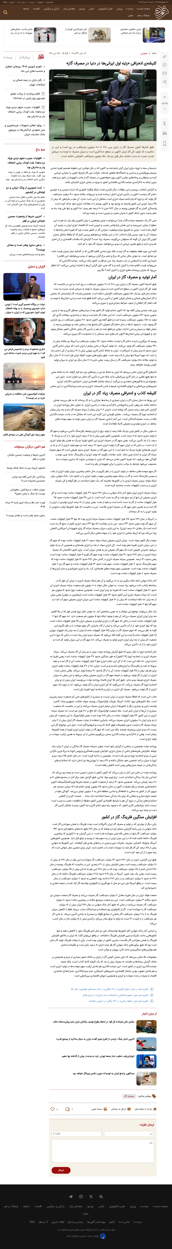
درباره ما (31, 2)
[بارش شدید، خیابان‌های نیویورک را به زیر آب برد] (45, 35)
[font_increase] (164, 97)
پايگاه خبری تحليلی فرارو (79, 1230)
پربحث (7, 57)
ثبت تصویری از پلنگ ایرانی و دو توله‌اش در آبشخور (25, 190)
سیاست (129, 9)
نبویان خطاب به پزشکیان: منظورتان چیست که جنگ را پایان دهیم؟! (27, 492)
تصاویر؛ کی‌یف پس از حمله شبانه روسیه (26, 468)
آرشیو (12, 2)
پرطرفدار (24, 57)
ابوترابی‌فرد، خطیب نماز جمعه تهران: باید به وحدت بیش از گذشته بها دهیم (98, 1056)
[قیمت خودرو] (164, 134)
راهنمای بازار (69, 9)
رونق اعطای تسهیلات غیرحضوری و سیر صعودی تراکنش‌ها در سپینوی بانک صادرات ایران (25, 130)
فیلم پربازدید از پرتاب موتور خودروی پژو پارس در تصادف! (27, 96)
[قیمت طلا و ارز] (164, 124)
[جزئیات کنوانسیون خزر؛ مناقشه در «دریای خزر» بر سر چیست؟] (24, 376)
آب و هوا (43, 1222)
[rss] (101, 1196)
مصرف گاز (129, 1096)
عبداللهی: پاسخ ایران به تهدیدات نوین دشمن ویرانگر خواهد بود (103, 1073)
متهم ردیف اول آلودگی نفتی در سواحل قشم (24, 435)
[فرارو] (161, 12)
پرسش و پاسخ (75, 1222)
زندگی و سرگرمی (52, 9)
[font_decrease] (164, 108)
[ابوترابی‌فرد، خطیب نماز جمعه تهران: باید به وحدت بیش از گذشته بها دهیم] (146, 1061)
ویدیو (82, 9)
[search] (5, 12)
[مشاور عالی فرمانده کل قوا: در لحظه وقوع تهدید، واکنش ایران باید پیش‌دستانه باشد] (146, 1027)
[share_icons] (164, 81)
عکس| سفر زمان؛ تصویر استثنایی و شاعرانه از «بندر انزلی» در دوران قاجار (115, 995)
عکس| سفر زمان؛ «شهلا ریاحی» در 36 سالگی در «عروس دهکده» (118, 1001)
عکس (92, 9)
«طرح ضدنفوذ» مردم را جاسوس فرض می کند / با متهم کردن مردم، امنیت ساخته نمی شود (24, 353)
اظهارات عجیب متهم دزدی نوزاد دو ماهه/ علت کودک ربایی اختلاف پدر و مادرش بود (25, 112)
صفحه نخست (143, 9)
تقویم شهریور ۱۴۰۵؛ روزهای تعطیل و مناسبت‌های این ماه (25, 68)
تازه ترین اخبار (41, 57)
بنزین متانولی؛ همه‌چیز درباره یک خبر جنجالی (130, 31)
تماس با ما (21, 2)
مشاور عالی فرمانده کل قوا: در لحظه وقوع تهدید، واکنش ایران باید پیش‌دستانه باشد (93, 1022)
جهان (131, 16)
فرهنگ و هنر (143, 16)
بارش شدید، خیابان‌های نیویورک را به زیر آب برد (21, 31)
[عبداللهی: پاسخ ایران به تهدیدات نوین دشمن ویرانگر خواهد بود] (146, 1079)
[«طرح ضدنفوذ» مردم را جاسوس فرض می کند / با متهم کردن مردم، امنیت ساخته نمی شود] (24, 331)
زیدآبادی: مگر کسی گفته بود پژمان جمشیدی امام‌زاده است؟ (28, 479)
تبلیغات (40, 2)
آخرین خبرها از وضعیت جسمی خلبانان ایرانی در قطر (26, 218)
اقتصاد (36, 9)
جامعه (26, 9)
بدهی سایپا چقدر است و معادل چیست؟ (26, 247)
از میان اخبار (149, 1014)
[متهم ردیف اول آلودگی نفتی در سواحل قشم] (24, 417)
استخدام (49, 2)
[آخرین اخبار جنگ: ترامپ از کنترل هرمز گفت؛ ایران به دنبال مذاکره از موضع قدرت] (146, 1044)
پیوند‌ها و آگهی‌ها (96, 1222)
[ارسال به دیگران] (165, 73)
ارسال (61, 1170)
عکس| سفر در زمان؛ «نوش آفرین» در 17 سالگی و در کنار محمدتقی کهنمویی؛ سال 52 (109, 989)
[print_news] (164, 65)
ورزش (119, 9)
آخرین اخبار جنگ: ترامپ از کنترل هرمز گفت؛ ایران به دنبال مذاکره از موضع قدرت (95, 1039)
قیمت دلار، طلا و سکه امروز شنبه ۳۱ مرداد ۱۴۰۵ (25, 505)
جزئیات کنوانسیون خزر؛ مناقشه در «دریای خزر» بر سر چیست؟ (25, 396)
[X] (91, 1196)
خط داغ (40, 150)
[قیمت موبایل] (165, 144)
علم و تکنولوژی (105, 9)
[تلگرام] (71, 1196)
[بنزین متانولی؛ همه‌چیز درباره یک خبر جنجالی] (154, 35)
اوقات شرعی (58, 1222)
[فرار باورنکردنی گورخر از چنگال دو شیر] (99, 35)
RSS (5, 2)
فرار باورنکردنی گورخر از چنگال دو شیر (76, 31)
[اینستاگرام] (81, 1196)
